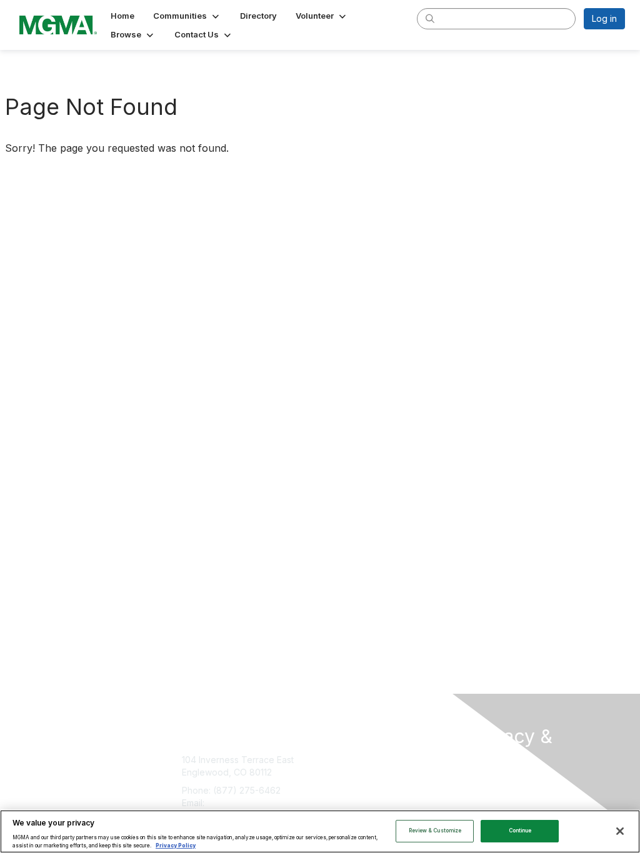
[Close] (620, 831)
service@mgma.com (248, 802)
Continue (520, 830)
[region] (320, 831)
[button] (187, 15)
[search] (430, 18)
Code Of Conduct (505, 806)
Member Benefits (360, 784)
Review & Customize (435, 830)
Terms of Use (496, 794)
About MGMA (495, 782)
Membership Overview (372, 759)
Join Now (344, 772)
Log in (604, 18)
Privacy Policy (176, 845)
